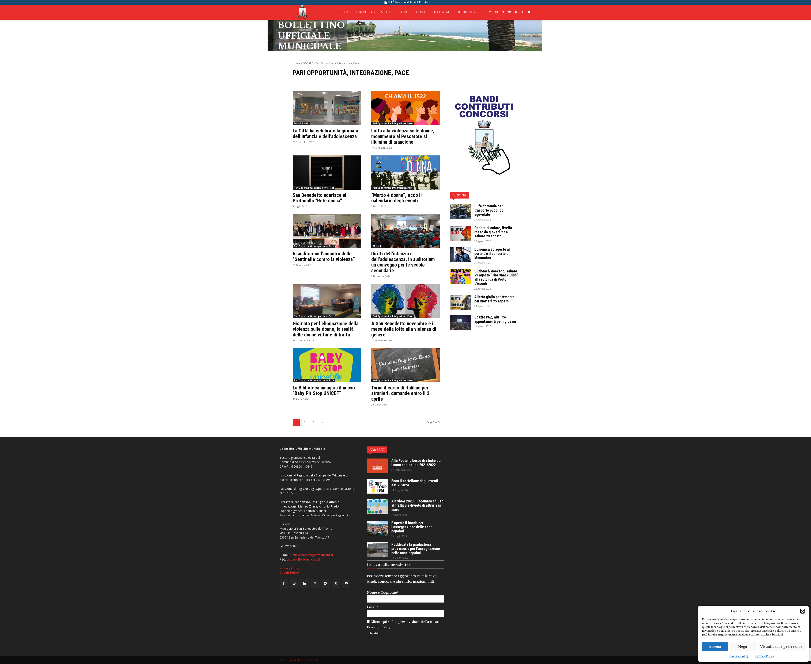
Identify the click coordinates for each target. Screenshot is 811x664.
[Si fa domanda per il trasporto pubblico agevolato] (460, 211)
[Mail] (509, 12)
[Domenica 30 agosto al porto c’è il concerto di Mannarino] (460, 254)
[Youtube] (529, 12)
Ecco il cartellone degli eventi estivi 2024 (414, 483)
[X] (522, 12)
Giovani (377, 246)
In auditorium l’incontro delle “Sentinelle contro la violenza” (324, 256)
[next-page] (322, 422)
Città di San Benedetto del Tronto (300, 660)
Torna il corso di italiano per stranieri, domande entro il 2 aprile (400, 393)
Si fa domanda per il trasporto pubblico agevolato (490, 210)
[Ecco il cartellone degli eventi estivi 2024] (377, 486)
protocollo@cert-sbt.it (303, 559)
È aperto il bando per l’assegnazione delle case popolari (411, 527)
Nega (742, 647)
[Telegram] (516, 12)
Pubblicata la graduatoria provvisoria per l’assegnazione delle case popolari (415, 548)
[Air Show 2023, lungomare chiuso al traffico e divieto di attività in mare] (377, 506)
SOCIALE (308, 63)
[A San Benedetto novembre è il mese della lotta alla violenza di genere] (405, 301)
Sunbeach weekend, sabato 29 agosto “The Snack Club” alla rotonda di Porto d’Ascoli (496, 277)
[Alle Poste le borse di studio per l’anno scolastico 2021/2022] (377, 466)
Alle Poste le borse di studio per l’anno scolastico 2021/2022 (416, 462)
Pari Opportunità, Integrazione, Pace (392, 123)
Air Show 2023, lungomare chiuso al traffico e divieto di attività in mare (417, 505)
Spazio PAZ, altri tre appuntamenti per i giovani (495, 319)
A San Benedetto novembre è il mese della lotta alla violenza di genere (403, 329)
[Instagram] (496, 12)
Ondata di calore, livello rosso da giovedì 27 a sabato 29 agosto (493, 232)
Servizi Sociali (301, 123)
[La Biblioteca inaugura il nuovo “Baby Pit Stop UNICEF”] (327, 365)
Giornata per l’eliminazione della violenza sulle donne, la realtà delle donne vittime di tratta (325, 329)
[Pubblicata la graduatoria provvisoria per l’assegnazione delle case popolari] (377, 549)
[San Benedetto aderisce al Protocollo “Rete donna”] (327, 172)
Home (296, 63)
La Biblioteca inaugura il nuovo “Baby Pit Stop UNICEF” (324, 390)
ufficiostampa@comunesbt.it (312, 555)
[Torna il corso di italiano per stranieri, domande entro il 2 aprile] (405, 365)
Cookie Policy (739, 656)
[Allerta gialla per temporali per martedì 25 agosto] (460, 302)
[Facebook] (489, 12)
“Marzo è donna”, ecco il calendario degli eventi (396, 198)
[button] (802, 611)
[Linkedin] (503, 12)
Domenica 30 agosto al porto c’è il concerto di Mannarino (492, 253)
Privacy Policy (764, 656)
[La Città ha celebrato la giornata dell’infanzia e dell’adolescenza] (327, 108)
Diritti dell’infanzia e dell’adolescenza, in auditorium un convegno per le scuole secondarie (403, 262)
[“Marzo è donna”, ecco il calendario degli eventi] (405, 172)
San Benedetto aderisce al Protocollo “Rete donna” (319, 198)
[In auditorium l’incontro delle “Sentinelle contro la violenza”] (327, 231)
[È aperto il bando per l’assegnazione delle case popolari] (377, 528)
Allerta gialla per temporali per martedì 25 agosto (495, 299)
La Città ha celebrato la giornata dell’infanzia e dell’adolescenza (325, 133)
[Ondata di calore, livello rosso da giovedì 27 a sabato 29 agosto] (460, 233)
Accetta (715, 647)
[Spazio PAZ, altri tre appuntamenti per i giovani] (460, 322)
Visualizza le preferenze (781, 647)
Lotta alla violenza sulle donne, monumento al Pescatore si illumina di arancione (402, 136)
